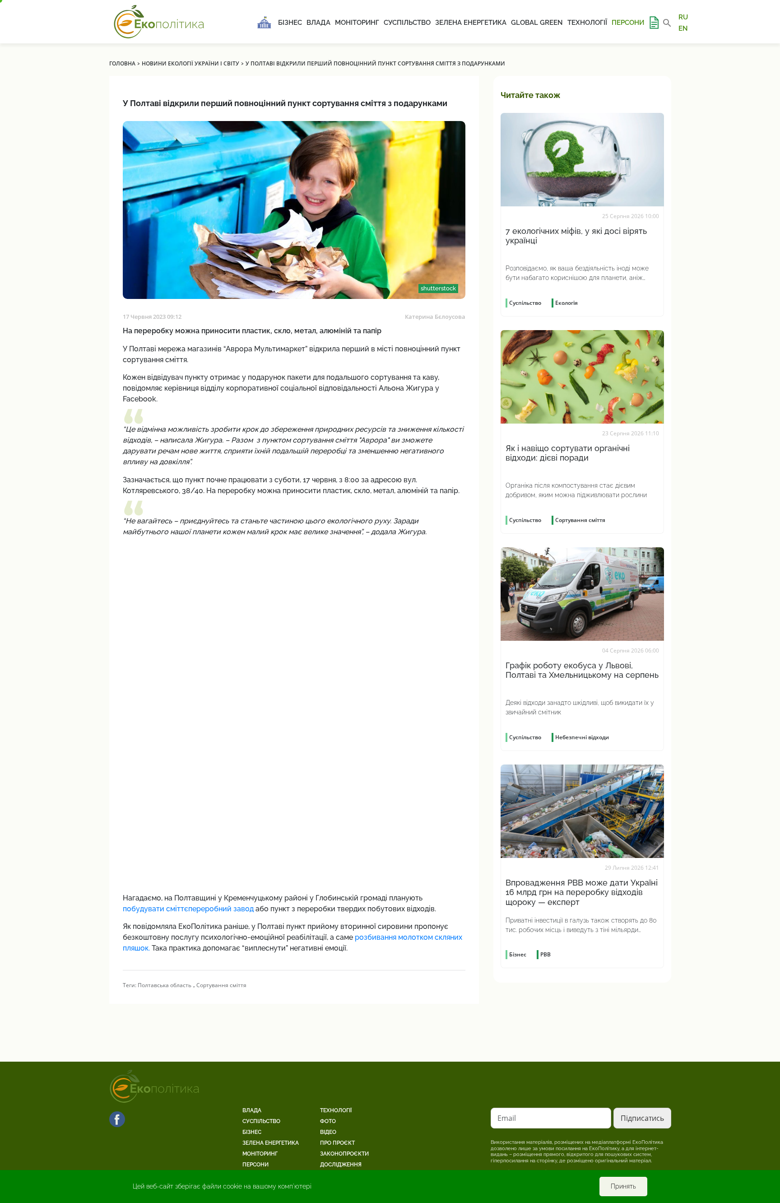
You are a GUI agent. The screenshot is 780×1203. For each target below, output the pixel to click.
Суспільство (407, 23)
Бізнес (290, 23)
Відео (328, 1132)
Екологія (566, 303)
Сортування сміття (221, 985)
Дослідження (341, 1164)
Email (506, 1118)
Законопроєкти (344, 1154)
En (683, 28)
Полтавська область (164, 985)
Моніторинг (357, 23)
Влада (318, 23)
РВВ (545, 954)
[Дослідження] (654, 22)
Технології (587, 23)
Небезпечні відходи (582, 737)
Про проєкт (337, 1143)
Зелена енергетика (470, 23)
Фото (328, 1121)
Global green (537, 23)
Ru (683, 17)
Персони (628, 23)
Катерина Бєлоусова (435, 316)
